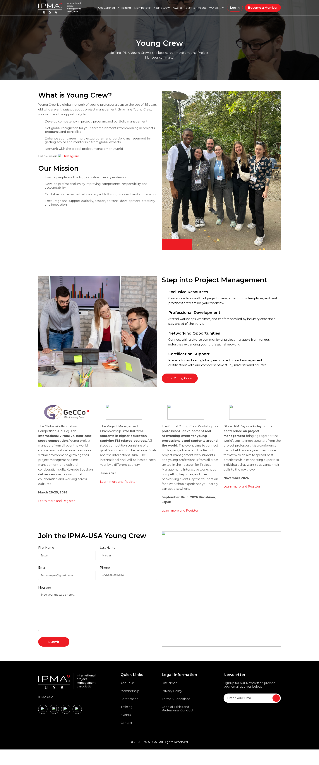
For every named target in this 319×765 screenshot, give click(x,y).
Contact (126, 723)
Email (42, 567)
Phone (105, 567)
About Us (127, 683)
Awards (177, 7)
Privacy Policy (172, 691)
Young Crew (162, 7)
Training (126, 7)
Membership (142, 7)
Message (44, 587)
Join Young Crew (179, 378)
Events (190, 7)
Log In (235, 7)
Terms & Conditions (176, 699)
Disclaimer (169, 683)
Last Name (107, 547)
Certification (129, 699)
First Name (46, 547)
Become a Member (263, 7)
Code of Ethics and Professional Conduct (177, 708)
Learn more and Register (56, 501)
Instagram (71, 156)
